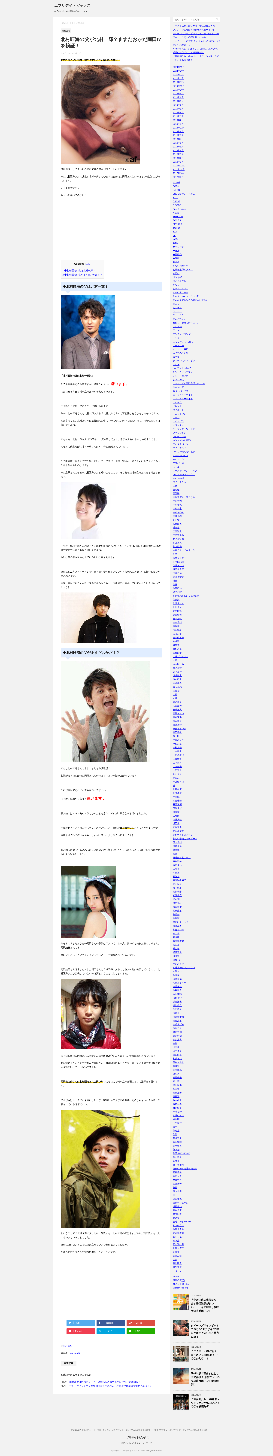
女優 (175, 698)
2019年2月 (178, 120)
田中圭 (176, 1047)
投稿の (179, 1280)
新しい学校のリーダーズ (185, 838)
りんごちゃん (179, 319)
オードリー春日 (180, 349)
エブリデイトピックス (72, 5)
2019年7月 (178, 101)
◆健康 (176, 250)
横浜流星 (177, 952)
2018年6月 (178, 143)
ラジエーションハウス (184, 474)
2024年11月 (179, 67)
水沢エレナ (178, 971)
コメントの (181, 1284)
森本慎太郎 (178, 941)
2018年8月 (178, 135)
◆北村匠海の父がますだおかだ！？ (82, 274)
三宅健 (176, 489)
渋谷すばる (178, 1024)
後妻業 (176, 812)
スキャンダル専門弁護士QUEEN (189, 383)
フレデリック (179, 436)
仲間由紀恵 (178, 561)
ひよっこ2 (178, 315)
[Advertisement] (111, 231)
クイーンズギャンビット (185, 360)
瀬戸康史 (177, 1039)
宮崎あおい (178, 713)
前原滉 (176, 599)
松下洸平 (177, 888)
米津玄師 (177, 1111)
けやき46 (177, 277)
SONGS (177, 220)
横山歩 (176, 944)
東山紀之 (177, 884)
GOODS (177, 205)
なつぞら (177, 307)
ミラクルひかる (180, 455)
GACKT (176, 201)
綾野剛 (176, 1119)
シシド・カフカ (180, 376)
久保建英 (177, 523)
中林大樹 (177, 516)
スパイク (177, 402)
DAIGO (176, 190)
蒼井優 (176, 1161)
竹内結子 (177, 1108)
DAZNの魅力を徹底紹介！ (82, 1430)
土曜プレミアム (180, 656)
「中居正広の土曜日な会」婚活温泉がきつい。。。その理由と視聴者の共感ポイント (205, 1305)
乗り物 (176, 527)
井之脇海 (177, 546)
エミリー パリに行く (183, 341)
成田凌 (176, 823)
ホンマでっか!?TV (182, 440)
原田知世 (177, 615)
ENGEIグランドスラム (184, 193)
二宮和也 (177, 531)
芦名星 (176, 1130)
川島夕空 (177, 789)
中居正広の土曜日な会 (184, 497)
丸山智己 (177, 520)
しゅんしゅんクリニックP (186, 296)
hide (88, 264)
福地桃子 (177, 1077)
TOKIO (176, 228)
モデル (176, 467)
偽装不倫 (177, 588)
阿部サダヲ (178, 1248)
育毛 (175, 1127)
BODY (176, 186)
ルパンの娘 (178, 478)
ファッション (179, 432)
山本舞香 (177, 766)
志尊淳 (176, 816)
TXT (175, 231)
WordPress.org (180, 1287)
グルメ (176, 364)
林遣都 (176, 914)
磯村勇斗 (177, 1073)
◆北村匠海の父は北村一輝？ (78, 270)
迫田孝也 (177, 1199)
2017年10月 (179, 173)
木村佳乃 (177, 865)
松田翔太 (177, 907)
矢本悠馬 (177, 1070)
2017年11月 (179, 169)
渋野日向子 (178, 1028)
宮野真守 (177, 724)
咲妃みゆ (177, 649)
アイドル (177, 326)
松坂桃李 (177, 891)
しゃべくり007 (180, 288)
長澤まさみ (178, 1229)
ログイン (177, 1276)
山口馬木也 (178, 755)
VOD (175, 239)
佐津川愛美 (178, 577)
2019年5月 (178, 108)
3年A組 (176, 182)
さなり (176, 285)
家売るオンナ (179, 728)
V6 (174, 235)
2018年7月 (178, 139)
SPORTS (177, 224)
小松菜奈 (177, 747)
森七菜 (176, 933)
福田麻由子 (178, 1085)
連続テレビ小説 (180, 1202)
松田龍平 (177, 910)
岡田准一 (177, 778)
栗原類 (176, 918)
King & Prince (179, 209)
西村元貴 (177, 1176)
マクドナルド (179, 448)
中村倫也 (177, 505)
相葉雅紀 (177, 1058)
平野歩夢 (177, 800)
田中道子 (177, 1051)
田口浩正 (177, 1054)
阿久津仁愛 (178, 1244)
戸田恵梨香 (178, 831)
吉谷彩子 (177, 633)
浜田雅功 (177, 994)
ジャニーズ (178, 379)
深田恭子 (177, 1009)
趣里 (175, 1187)
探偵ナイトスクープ (183, 834)
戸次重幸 (177, 827)
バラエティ (178, 425)
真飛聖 (176, 1066)
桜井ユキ (177, 926)
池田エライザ (179, 982)
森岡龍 (176, 937)
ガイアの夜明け (180, 353)
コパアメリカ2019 (182, 368)
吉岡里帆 (177, 618)
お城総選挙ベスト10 (183, 269)
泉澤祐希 (177, 986)
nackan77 (75, 1353)
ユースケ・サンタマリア (185, 470)
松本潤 (176, 899)
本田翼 (176, 872)
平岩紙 (176, 797)
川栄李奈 (177, 793)
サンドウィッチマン (183, 372)
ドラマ (176, 417)
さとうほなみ (179, 281)
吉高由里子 (178, 637)
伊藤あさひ (178, 565)
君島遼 (176, 645)
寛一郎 (176, 736)
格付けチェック (180, 922)
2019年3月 (178, 116)
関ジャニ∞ (178, 1237)
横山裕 (176, 948)
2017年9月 (178, 177)
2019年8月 (178, 97)
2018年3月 (178, 154)
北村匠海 (68, 1346)
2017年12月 (179, 165)
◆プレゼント (179, 247)
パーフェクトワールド (184, 429)
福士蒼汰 (177, 1081)
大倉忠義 (177, 683)
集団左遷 (177, 1256)
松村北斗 (177, 903)
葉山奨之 (177, 1157)
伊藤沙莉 (177, 573)
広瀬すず (177, 808)
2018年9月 (178, 131)
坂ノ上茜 (177, 668)
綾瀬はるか (178, 1115)
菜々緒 (176, 1149)
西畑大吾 (177, 1180)
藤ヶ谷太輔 (178, 1164)
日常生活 (177, 846)
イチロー (177, 338)
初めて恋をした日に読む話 (186, 596)
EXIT (175, 197)
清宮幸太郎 (178, 1017)
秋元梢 (176, 1089)
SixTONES (178, 216)
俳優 (175, 580)
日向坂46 (177, 842)
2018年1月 (178, 162)
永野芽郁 (177, 979)
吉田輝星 (177, 630)
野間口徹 (177, 1214)
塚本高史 (177, 679)
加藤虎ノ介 (178, 603)
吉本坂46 (177, 622)
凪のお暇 (177, 592)
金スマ (176, 1218)
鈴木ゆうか (178, 1225)
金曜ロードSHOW (182, 1221)
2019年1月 (178, 124)
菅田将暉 (177, 1142)
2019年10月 (179, 90)
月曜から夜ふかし (182, 857)
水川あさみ (178, 963)
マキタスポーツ (180, 444)
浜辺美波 (177, 998)
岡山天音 (177, 774)
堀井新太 (177, 675)
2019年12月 (179, 82)
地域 (175, 660)
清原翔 (176, 1013)
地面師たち (178, 664)
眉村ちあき (178, 1062)
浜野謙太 (177, 1001)
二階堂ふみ (178, 535)
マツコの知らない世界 (184, 451)
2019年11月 (179, 86)
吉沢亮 (176, 626)
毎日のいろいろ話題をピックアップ (136, 1443)
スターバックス (180, 391)
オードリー (178, 345)
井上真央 (177, 542)
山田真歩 (177, 770)
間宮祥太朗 (178, 1233)
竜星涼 (176, 1096)
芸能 (175, 1134)
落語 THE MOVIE (181, 1153)
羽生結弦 (177, 1123)
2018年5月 (178, 146)
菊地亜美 (177, 1146)
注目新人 (177, 990)
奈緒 (175, 694)
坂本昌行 (177, 671)
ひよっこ (177, 311)
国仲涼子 (177, 652)
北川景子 (177, 607)
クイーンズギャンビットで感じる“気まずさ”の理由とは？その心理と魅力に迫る (205, 1331)
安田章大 (177, 706)
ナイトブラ (178, 421)
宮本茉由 (177, 717)
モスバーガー (179, 463)
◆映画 (176, 258)
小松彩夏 (177, 743)
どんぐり (177, 303)
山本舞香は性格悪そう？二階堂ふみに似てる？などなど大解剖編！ (104, 1382)
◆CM (176, 243)
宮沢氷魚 (177, 721)
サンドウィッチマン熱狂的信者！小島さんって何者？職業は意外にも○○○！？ (110, 1386)
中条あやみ (178, 512)
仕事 (175, 554)
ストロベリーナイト (183, 395)
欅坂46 (176, 960)
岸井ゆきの (178, 781)
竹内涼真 (177, 1104)
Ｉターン (177, 1271)
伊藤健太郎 (178, 569)
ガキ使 (176, 357)
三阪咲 (176, 493)
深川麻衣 (177, 1005)
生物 (175, 1043)
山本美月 (177, 762)
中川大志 (177, 501)
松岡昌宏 (177, 895)
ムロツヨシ (178, 459)
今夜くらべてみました (184, 550)
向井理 (176, 641)
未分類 (176, 869)
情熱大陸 (177, 819)
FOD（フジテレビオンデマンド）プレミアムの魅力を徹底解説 (123, 1430)
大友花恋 (177, 687)
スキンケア (178, 387)
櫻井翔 (176, 956)
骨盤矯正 (177, 1267)
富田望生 (177, 732)
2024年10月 (179, 71)
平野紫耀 (177, 804)
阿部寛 (176, 1252)
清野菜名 (177, 1020)
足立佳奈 (177, 1191)
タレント (177, 406)
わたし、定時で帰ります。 (186, 322)
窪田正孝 (177, 1092)
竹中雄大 (177, 1100)
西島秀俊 (177, 1172)
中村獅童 (177, 508)
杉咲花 (176, 876)
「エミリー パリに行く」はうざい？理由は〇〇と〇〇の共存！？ (205, 1355)
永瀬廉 (176, 975)
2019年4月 (178, 112)
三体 (175, 486)
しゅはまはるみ (180, 292)
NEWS (176, 212)
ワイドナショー (180, 482)
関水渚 (176, 1240)
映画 (175, 853)
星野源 (176, 850)
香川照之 (177, 1263)
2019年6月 (178, 105)
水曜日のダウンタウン (184, 967)
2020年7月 (178, 74)
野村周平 (177, 1210)
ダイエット (178, 410)
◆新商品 (177, 254)
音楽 (175, 1259)
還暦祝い (177, 1206)
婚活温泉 (177, 702)
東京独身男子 (179, 880)
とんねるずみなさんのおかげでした (190, 300)
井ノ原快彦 (178, 539)
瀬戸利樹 (177, 1036)
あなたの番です (180, 266)
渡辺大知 (177, 1032)
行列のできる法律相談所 (185, 1168)
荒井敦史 (177, 1138)
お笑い (176, 273)
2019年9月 (178, 93)
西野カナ (177, 1183)
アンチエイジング (182, 334)
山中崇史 (177, 751)
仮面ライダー (179, 558)
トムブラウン (179, 413)
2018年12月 (179, 127)
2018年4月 (178, 150)
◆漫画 (176, 262)
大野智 (176, 690)
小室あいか (178, 740)
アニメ (176, 330)
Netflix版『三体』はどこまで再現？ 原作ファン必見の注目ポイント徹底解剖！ (205, 1379)
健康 (175, 584)
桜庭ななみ (178, 929)
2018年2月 (178, 158)
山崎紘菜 (177, 759)
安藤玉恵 (177, 709)
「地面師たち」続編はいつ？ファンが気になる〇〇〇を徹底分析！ (205, 1403)
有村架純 (177, 861)
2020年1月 (178, 78)
